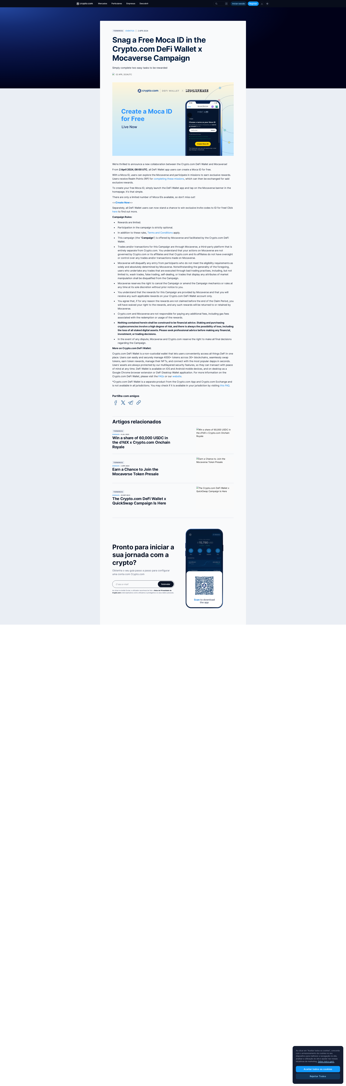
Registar (253, 3)
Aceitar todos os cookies (318, 1069)
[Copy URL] (138, 402)
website (176, 376)
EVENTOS (130, 31)
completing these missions (169, 178)
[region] (318, 1065)
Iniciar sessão (238, 3)
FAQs (161, 376)
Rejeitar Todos (318, 1076)
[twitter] (123, 402)
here (114, 211)
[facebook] (115, 402)
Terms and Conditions (160, 232)
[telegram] (130, 402)
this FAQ (224, 385)
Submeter (165, 584)
